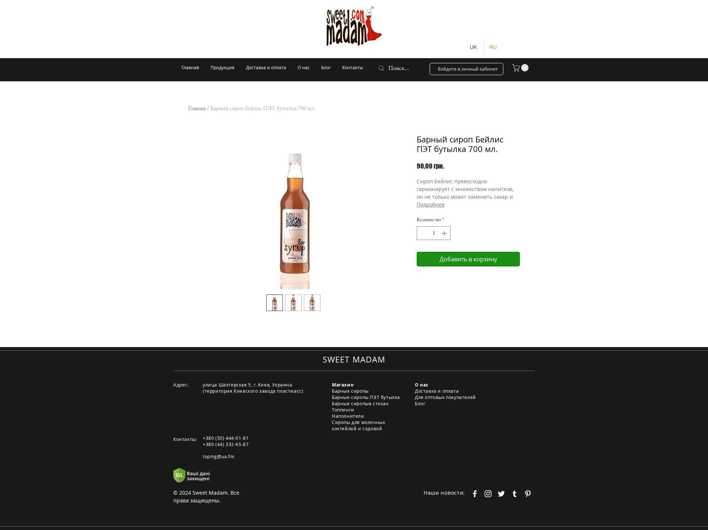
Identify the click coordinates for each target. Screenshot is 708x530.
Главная (197, 108)
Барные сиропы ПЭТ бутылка (366, 397)
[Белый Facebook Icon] (474, 493)
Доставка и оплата (437, 391)
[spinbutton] (433, 233)
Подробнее (431, 204)
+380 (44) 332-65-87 (226, 444)
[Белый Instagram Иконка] (488, 493)
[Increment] (445, 233)
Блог (420, 403)
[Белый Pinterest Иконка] (527, 493)
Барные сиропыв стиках (360, 403)
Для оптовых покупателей (445, 397)
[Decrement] (422, 233)
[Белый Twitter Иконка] (501, 493)
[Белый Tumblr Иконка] (514, 493)
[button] (521, 67)
